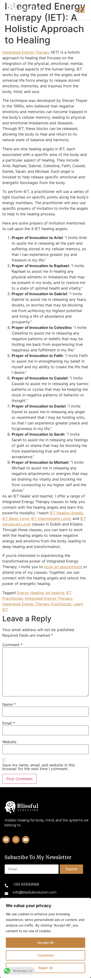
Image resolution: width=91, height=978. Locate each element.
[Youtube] (25, 839)
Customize (45, 955)
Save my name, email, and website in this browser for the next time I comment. (38, 767)
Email (8, 723)
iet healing (55, 592)
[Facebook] (6, 839)
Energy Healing (30, 592)
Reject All (45, 968)
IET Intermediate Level (50, 518)
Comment (12, 645)
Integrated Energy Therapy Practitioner (36, 604)
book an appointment (63, 566)
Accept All (45, 943)
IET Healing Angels (66, 513)
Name (9, 704)
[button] (23, 10)
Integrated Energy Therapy (26, 52)
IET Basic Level (15, 518)
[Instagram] (16, 839)
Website (9, 742)
